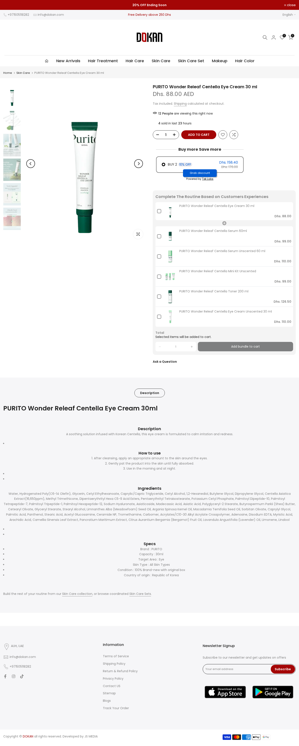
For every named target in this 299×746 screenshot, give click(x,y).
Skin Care (161, 61)
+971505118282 (18, 14)
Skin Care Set (191, 61)
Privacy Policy (113, 678)
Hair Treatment (103, 61)
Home (7, 72)
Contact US (111, 686)
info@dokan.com (51, 14)
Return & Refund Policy (120, 671)
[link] (170, 211)
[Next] (138, 163)
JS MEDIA (91, 736)
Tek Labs (207, 179)
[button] (159, 347)
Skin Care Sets (140, 594)
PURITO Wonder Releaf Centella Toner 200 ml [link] (213, 291)
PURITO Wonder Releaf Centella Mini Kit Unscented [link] (217, 271)
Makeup (219, 61)
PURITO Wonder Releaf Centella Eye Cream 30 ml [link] (216, 206)
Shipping (180, 103)
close (10, 5)
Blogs (107, 700)
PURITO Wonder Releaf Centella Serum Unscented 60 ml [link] (222, 251)
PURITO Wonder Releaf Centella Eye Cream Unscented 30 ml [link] (225, 311)
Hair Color (245, 61)
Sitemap (109, 693)
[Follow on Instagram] (14, 676)
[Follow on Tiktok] (22, 676)
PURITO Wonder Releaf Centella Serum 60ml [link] (213, 231)
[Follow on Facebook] (5, 676)
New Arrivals (68, 61)
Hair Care (135, 61)
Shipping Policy (114, 663)
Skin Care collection (77, 594)
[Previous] (30, 163)
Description (149, 393)
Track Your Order (116, 708)
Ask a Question (165, 361)
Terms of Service (116, 656)
